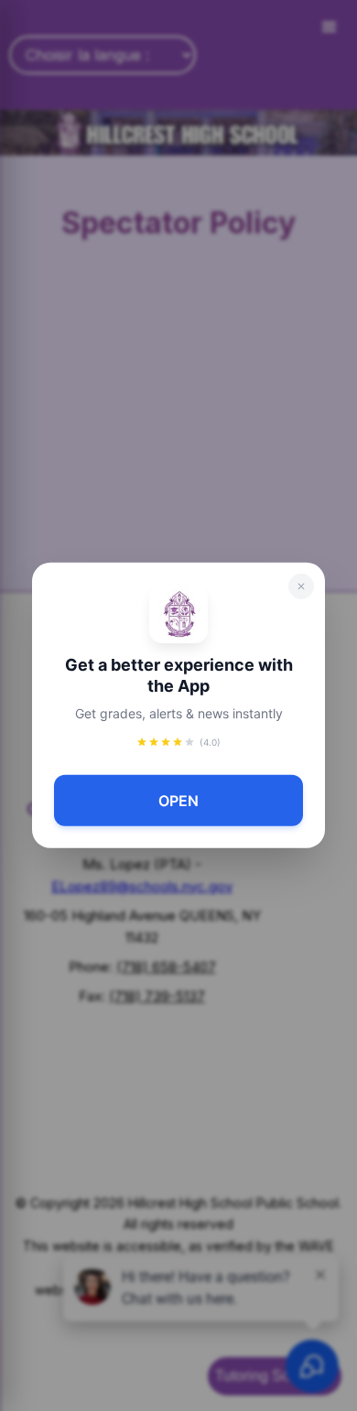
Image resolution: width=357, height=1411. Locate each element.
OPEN (178, 801)
